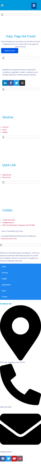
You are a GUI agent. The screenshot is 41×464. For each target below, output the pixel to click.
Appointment (6, 285)
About (4, 291)
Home (4, 267)
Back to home (10, 51)
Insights (4, 279)
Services (5, 273)
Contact (4, 297)
